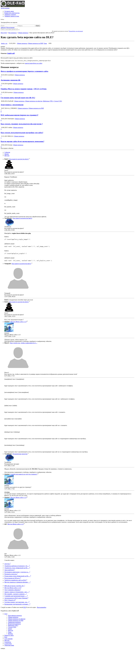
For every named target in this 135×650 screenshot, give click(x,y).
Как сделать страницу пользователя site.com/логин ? (22, 124)
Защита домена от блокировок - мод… (16, 592)
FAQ (5, 614)
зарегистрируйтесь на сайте (33, 63)
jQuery (10, 629)
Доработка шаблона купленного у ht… (17, 566)
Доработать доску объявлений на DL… (17, 568)
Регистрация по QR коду (12, 578)
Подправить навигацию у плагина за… (17, 572)
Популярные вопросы (15, 615)
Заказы (6, 154)
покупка (7, 564)
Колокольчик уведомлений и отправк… (17, 604)
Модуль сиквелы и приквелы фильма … (17, 582)
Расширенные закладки (20, 454)
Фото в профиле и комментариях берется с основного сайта (24, 71)
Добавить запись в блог (11, 16)
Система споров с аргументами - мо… (16, 602)
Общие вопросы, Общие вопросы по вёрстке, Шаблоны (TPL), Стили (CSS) (38, 101)
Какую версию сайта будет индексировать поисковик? (22, 141)
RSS (24, 607)
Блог (5, 637)
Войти (37, 25)
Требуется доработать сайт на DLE (15, 580)
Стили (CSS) (12, 627)
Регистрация (10, 27)
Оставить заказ (9, 11)
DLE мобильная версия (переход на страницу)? (19, 115)
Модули (6, 155)
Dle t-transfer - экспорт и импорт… (15, 594)
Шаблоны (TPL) (13, 625)
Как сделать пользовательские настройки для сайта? (22, 133)
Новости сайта (9, 635)
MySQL (10, 633)
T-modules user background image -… (16, 596)
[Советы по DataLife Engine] (13, 6)
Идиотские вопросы (14, 624)
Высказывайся (41, 607)
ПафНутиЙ (11, 53)
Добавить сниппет (10, 14)
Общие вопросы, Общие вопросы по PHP (31, 108)
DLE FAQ (4, 33)
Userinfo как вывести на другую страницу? (23, 474)
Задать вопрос (5, 8)
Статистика (8, 643)
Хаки (45, 43)
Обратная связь (9, 645)
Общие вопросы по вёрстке (16, 619)
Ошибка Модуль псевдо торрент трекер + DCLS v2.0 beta (23, 89)
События (7, 152)
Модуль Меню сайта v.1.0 (18, 322)
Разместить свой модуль (11, 13)
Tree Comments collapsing (12, 590)
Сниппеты (7, 642)
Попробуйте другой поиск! (76, 31)
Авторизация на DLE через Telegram (16, 598)
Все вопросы (12, 33)
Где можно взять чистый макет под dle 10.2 (18, 98)
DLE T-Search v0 (10, 600)
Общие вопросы (23, 33)
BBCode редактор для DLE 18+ (14, 586)
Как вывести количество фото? (19, 159)
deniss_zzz (4, 43)
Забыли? (3, 27)
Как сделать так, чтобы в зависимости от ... (23, 343)
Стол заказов (8, 638)
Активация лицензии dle (10, 80)
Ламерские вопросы (14, 622)
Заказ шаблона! (9, 570)
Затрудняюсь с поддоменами (12, 105)
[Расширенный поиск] (19, 29)
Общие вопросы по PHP (35, 43)
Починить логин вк (11, 574)
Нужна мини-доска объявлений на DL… (17, 576)
